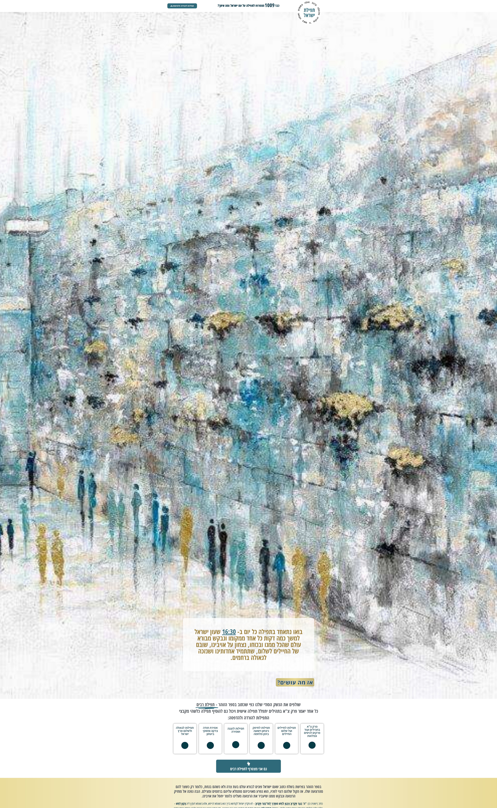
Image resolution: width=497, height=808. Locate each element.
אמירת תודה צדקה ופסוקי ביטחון (210, 731)
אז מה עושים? (295, 682)
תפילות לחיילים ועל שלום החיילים (286, 731)
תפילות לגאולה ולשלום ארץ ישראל (185, 731)
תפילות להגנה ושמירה (236, 730)
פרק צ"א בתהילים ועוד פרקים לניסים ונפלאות (312, 731)
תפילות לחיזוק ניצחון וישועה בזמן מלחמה (261, 731)
